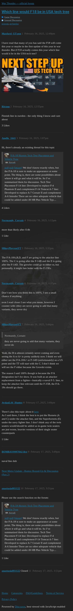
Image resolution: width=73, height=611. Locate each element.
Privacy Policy (9, 599)
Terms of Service (55, 593)
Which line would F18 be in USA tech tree (35, 12)
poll (7, 167)
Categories (17, 593)
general (5, 23)
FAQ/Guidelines (34, 593)
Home (5, 593)
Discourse (20, 606)
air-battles (14, 23)
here (36, 411)
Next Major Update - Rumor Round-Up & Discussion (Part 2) (30, 473)
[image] (18, 167)
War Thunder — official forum (18, 3)
